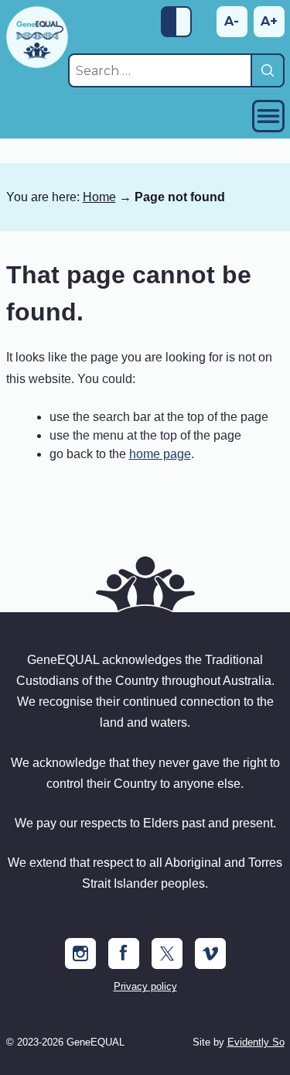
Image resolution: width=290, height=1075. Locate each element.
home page (160, 453)
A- (231, 21)
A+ (269, 21)
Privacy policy (145, 986)
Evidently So (256, 1042)
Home (99, 197)
